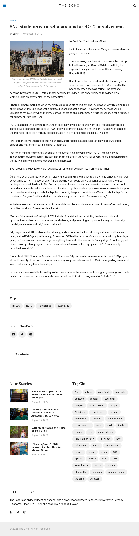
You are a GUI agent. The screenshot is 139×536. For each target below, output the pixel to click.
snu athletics (81, 465)
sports (97, 465)
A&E (77, 392)
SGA (104, 458)
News (13, 20)
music (92, 452)
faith (98, 425)
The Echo (69, 5)
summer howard (116, 472)
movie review (112, 445)
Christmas (80, 412)
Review (92, 458)
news (104, 452)
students (97, 472)
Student (111, 465)
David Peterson (82, 425)
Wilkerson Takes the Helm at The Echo (48, 429)
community (80, 418)
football (122, 425)
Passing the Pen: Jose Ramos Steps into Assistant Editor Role (45, 412)
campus (79, 405)
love (118, 439)
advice (88, 392)
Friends (78, 432)
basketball (110, 399)
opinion (78, 458)
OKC (115, 452)
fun (90, 432)
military (16, 306)
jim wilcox (105, 439)
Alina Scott (103, 392)
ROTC (29, 306)
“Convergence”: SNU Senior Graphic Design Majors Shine (46, 447)
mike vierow (81, 445)
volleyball (94, 479)
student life (63, 306)
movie (96, 445)
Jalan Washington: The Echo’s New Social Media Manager (47, 394)
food (109, 425)
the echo (79, 479)
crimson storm (115, 418)
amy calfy (120, 392)
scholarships (44, 306)
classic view (98, 412)
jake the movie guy (84, 439)
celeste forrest (96, 405)
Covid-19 (97, 418)
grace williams (105, 432)
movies (78, 452)
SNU (115, 458)
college (114, 412)
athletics (79, 399)
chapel (114, 405)
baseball (94, 399)
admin (16, 34)
